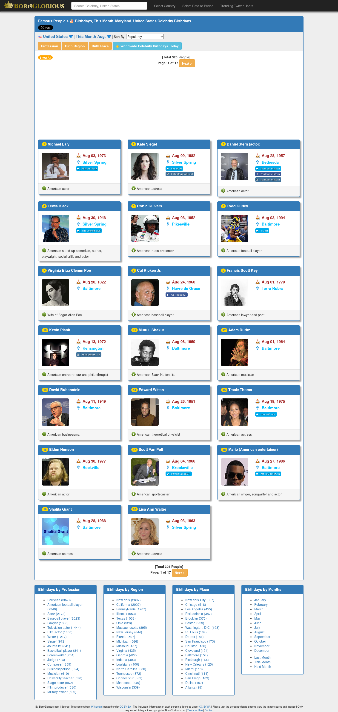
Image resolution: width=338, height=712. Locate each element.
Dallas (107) (194, 682)
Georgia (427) (126, 655)
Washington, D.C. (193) (202, 627)
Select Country (164, 5)
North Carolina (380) (131, 668)
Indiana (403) (126, 659)
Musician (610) (58, 673)
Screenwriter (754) (60, 655)
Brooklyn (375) (196, 618)
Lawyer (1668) (58, 622)
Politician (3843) (59, 600)
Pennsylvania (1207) (131, 609)
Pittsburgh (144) (197, 659)
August (259, 632)
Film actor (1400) (59, 632)
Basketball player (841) (64, 650)
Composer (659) (59, 664)
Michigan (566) (127, 641)
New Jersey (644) (129, 632)
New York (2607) (128, 600)
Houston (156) (195, 645)
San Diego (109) (197, 678)
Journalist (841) (58, 645)
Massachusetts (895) (131, 627)
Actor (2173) (56, 613)
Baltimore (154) (196, 655)
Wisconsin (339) (128, 687)
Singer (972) (56, 641)
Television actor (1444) (64, 627)
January (260, 600)
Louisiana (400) (127, 664)
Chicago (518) (195, 604)
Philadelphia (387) (198, 613)
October (260, 641)
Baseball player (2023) (63, 618)
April (257, 613)
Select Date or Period (197, 5)
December (261, 650)
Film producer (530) (61, 687)
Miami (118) (194, 668)
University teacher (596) (64, 678)
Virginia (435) (126, 650)
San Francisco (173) (200, 641)
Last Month (262, 657)
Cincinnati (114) (196, 673)
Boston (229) (194, 622)
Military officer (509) (61, 691)
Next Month (262, 666)
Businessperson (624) (63, 668)
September (262, 636)
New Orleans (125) (199, 664)
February (261, 604)
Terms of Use (195, 710)
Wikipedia (96, 706)
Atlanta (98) (193, 687)
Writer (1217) (57, 636)
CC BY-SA (125, 706)
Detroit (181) (194, 636)
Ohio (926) (124, 622)
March (259, 609)
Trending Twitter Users (236, 5)
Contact (209, 710)
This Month (262, 662)
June (257, 622)
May (257, 618)
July (257, 627)
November (261, 645)
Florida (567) (125, 636)
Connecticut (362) (129, 678)
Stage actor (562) (60, 682)
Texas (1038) (126, 618)
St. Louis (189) (196, 632)
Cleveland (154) (197, 650)
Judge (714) (56, 659)
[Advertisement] (169, 105)
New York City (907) (199, 600)
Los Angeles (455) (198, 609)
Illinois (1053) (126, 613)
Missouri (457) (126, 645)
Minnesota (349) (128, 682)
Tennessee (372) (128, 673)
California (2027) (128, 604)
